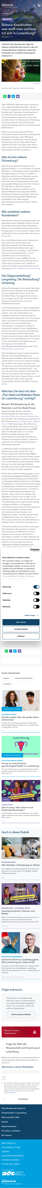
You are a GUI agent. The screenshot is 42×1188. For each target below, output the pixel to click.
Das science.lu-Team (11, 1147)
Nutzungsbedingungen (12, 1156)
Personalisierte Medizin (23, 678)
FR (34, 5)
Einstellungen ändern (21, 1015)
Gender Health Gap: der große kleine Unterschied (20, 718)
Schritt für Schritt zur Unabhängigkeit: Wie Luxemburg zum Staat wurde (20, 961)
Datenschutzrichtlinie (10, 1093)
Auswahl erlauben (21, 629)
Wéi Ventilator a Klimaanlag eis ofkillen (21, 865)
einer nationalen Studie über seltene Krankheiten (18, 415)
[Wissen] (21, 791)
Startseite (6, 14)
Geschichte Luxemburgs (12, 957)
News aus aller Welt (10, 1117)
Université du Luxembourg (14, 977)
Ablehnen (21, 636)
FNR (11, 37)
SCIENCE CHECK (7, 805)
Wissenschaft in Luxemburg (14, 1113)
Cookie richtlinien (10, 1164)
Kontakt (6, 1152)
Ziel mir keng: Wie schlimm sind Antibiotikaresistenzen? (17, 808)
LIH (3, 731)
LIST (6, 926)
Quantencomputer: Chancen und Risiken (18, 912)
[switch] (36, 593)
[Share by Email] (18, 96)
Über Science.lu (9, 1143)
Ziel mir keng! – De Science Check (16, 908)
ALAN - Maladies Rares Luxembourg (26, 268)
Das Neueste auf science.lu (14, 1108)
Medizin (6, 678)
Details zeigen (30, 615)
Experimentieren (9, 1126)
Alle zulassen (21, 622)
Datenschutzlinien (10, 1160)
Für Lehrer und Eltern (11, 1131)
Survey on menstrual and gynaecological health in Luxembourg (20, 764)
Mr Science (6, 1135)
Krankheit (7, 684)
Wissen (5, 1122)
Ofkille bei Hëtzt (9, 862)
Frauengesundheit (9, 714)
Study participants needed (12, 761)
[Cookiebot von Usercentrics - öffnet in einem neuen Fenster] (30, 550)
